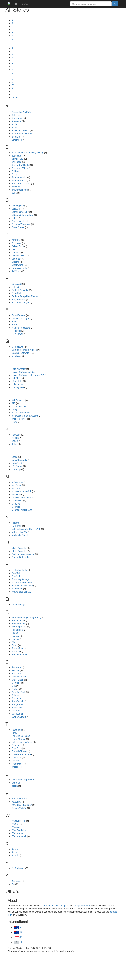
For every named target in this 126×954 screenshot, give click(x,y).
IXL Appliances (19, 406)
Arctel (14, 127)
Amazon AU (17, 118)
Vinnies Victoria (19, 807)
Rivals (14, 645)
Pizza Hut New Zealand (23, 582)
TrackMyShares (19, 751)
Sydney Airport (19, 716)
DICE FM (16, 240)
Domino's (16, 252)
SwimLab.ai (17, 713)
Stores (25, 3)
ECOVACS (17, 283)
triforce (15, 766)
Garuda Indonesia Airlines (24, 349)
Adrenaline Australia (21, 111)
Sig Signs (16, 682)
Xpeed (15, 855)
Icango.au (16, 409)
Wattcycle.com (19, 820)
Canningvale (18, 205)
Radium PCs (18, 620)
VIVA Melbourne (19, 798)
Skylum (15, 688)
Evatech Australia (20, 290)
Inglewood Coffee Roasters (25, 415)
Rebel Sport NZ (19, 626)
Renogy (15, 635)
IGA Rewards (18, 400)
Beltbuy (15, 171)
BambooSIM (18, 158)
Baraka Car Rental (21, 164)
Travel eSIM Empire (21, 754)
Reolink (15, 638)
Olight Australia (19, 547)
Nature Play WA (19, 531)
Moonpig (16, 506)
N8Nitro (15, 522)
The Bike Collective (21, 735)
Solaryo (15, 695)
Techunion (17, 729)
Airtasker (16, 114)
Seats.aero (17, 673)
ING (13, 403)
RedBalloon (17, 629)
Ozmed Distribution (21, 557)
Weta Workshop (19, 830)
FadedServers (18, 315)
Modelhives (17, 500)
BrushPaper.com (20, 189)
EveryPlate (17, 293)
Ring (14, 642)
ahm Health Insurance (22, 133)
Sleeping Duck (19, 692)
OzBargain (46, 905)
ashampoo (17, 139)
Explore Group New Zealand (25, 296)
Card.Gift (16, 208)
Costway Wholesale (21, 224)
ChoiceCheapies (60, 905)
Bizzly (14, 174)
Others (15, 97)
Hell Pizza (16, 378)
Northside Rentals (20, 535)
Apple (14, 124)
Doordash (16, 258)
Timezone (16, 745)
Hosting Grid (18, 387)
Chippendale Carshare (22, 214)
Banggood (17, 161)
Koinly (14, 443)
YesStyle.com (18, 868)
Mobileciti (16, 494)
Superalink (17, 707)
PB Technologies (20, 570)
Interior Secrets (19, 418)
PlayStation (17, 588)
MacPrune (17, 485)
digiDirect (16, 271)
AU (20, 927)
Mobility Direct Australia (23, 497)
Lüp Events (17, 466)
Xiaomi (15, 849)
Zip (13, 883)
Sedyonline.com (19, 676)
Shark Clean (18, 679)
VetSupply (16, 801)
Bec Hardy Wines (20, 168)
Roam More (17, 648)
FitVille (15, 324)
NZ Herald (17, 525)
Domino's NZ (18, 255)
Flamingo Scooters (21, 327)
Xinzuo (15, 852)
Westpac (16, 826)
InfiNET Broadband (21, 412)
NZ (20, 932)
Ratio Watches (19, 623)
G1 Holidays (17, 346)
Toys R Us (17, 748)
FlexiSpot (16, 330)
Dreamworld (17, 264)
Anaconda (16, 121)
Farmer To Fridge (20, 318)
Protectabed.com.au (21, 591)
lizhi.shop (16, 469)
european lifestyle (20, 302)
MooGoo (16, 503)
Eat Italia (16, 286)
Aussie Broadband (20, 130)
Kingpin (15, 437)
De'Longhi (16, 243)
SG (20, 937)
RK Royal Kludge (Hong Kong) (26, 617)
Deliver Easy (18, 246)
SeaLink (15, 670)
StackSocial (17, 701)
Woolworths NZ (19, 836)
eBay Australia (19, 299)
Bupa (14, 192)
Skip (14, 685)
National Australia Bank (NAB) (26, 528)
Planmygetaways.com (22, 585)
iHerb (14, 421)
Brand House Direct (21, 183)
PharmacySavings (20, 579)
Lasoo (15, 456)
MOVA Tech (17, 481)
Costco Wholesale (20, 221)
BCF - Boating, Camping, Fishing (27, 152)
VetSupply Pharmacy (22, 804)
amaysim (16, 136)
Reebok (15, 632)
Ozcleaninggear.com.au (23, 554)
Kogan (15, 440)
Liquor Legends (19, 459)
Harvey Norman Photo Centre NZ (28, 374)
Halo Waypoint (19, 368)
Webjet (15, 823)
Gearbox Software (20, 352)
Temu (14, 732)
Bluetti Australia (19, 177)
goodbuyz (16, 355)
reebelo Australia (20, 654)
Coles (14, 217)
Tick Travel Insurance (22, 741)
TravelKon (16, 757)
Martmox (16, 488)
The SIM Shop (19, 738)
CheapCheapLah (81, 905)
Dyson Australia (19, 267)
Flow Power (17, 333)
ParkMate (16, 573)
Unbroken (16, 782)
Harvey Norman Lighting (23, 371)
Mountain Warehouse (22, 509)
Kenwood (16, 434)
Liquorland (17, 462)
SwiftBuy (16, 710)
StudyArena (17, 704)
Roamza (16, 651)
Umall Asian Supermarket (24, 779)
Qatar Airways (18, 604)
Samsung (16, 667)
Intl (20, 941)
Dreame (15, 261)
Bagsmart (16, 155)
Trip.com (16, 760)
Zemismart (17, 880)
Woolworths (17, 833)
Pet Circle (16, 576)
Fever (14, 321)
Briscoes (16, 186)
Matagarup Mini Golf (21, 491)
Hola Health (17, 384)
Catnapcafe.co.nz (20, 211)
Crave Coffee (18, 227)
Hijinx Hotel (17, 381)
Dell (13, 249)
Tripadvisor (17, 763)
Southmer (16, 698)
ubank (15, 785)
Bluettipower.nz (19, 180)
